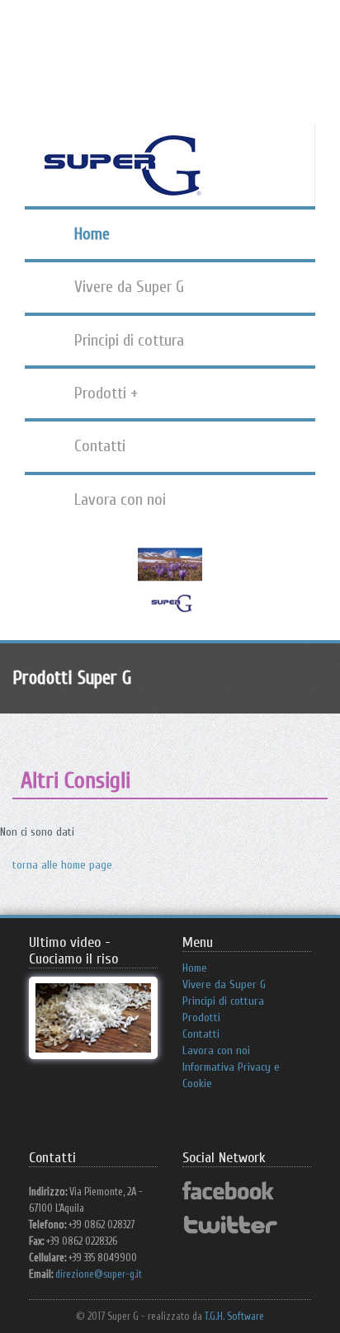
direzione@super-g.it (98, 1274)
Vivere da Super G (129, 286)
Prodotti (201, 1017)
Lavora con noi (120, 499)
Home (92, 233)
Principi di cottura (129, 340)
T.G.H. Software (234, 1316)
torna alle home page (62, 865)
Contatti (99, 445)
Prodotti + (106, 393)
